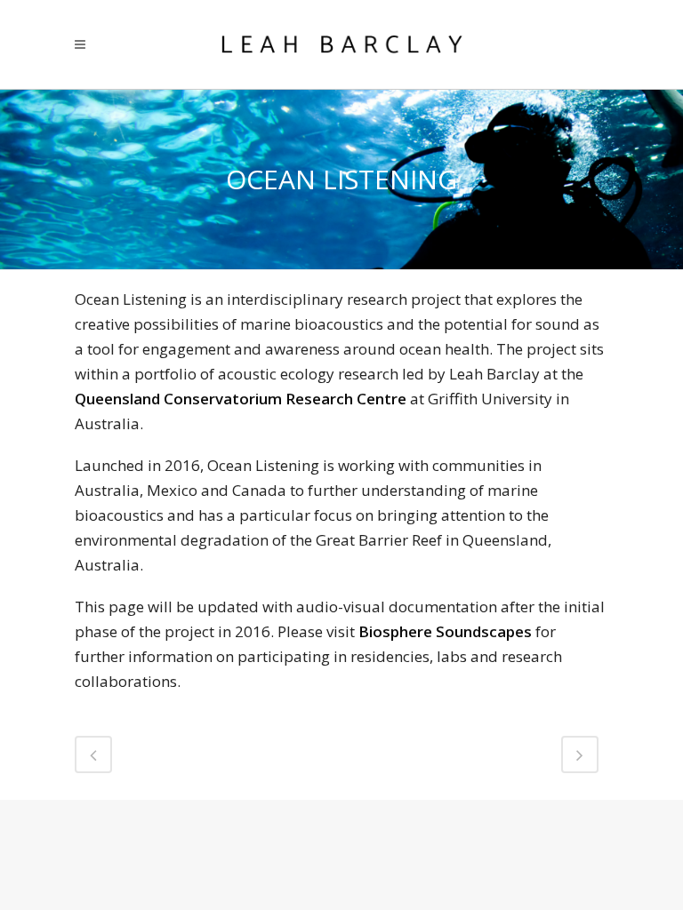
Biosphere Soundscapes (445, 631)
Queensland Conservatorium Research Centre (240, 398)
